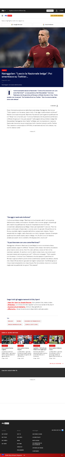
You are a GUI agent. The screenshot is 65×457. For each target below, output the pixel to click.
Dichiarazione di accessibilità (37, 444)
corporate (35, 451)
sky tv (19, 434)
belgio (10, 321)
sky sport (5, 434)
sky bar (19, 443)
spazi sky (19, 446)
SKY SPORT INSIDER (57, 15)
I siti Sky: (4, 430)
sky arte (4, 443)
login (61, 10)
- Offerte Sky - (11, 309)
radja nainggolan (14, 324)
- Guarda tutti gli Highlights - (16, 307)
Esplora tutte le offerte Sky (17, 10)
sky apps (19, 437)
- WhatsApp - (11, 305)
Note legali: (35, 430)
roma (19, 321)
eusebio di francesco (32, 321)
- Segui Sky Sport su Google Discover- (19, 302)
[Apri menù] (2, 15)
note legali (35, 440)
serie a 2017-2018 (31, 324)
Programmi (20, 450)
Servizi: (19, 430)
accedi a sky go (56, 430)
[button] (30, 455)
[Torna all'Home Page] (8, 15)
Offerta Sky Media (37, 448)
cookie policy (36, 437)
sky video (4, 440)
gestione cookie (37, 434)
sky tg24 (4, 437)
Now (18, 440)
